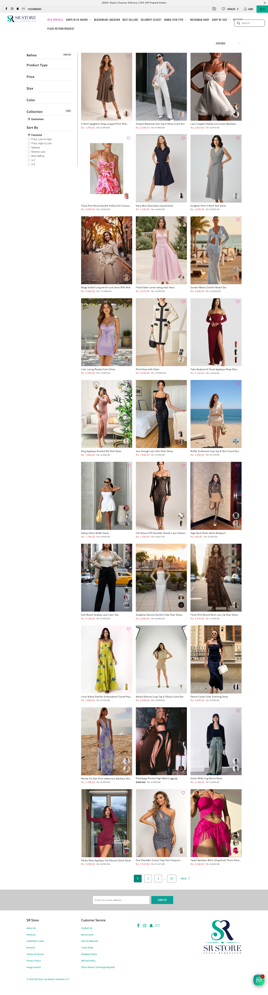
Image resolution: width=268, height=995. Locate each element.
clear (68, 111)
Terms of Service (35, 954)
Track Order (87, 947)
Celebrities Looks (35, 941)
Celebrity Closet (151, 19)
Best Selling (37, 155)
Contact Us (86, 928)
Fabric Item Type (174, 19)
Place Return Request (60, 28)
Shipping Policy (89, 954)
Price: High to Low (41, 143)
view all (67, 54)
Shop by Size (220, 19)
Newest (35, 147)
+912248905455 (34, 9)
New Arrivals (55, 19)
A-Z (33, 160)
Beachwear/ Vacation (107, 19)
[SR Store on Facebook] (6, 9)
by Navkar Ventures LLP (56, 979)
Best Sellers (130, 19)
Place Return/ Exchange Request (98, 967)
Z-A (33, 164)
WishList (31, 934)
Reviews (30, 947)
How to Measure (89, 941)
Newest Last (38, 151)
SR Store (38, 979)
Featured (36, 135)
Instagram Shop (199, 19)
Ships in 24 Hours (77, 19)
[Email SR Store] (23, 9)
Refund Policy (88, 960)
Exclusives (37, 119)
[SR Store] (21, 19)
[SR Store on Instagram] (11, 9)
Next (184, 878)
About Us (31, 928)
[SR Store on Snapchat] (17, 9)
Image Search (33, 967)
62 (171, 878)
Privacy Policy (33, 960)
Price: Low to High (41, 139)
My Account (87, 934)
